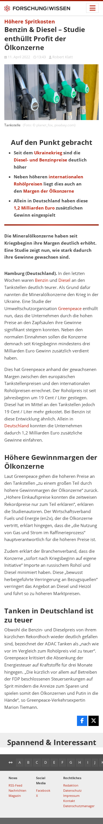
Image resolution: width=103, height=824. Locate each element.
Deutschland (16, 426)
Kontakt (69, 801)
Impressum (71, 795)
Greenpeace (70, 309)
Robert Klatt (62, 56)
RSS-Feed (15, 785)
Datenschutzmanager (78, 806)
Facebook (43, 790)
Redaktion (70, 785)
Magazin (15, 795)
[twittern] (93, 721)
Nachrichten (17, 790)
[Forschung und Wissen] (37, 8)
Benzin (41, 280)
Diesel (64, 280)
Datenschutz (72, 790)
